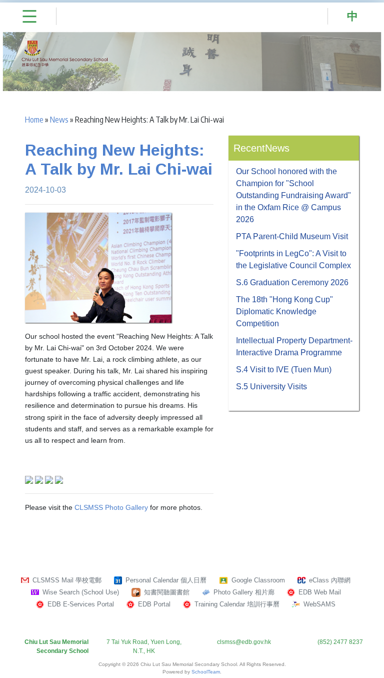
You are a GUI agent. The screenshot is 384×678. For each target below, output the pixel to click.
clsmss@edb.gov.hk (244, 641)
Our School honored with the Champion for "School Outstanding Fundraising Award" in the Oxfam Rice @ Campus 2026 (293, 195)
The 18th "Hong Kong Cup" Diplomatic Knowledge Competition (284, 311)
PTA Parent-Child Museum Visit (292, 236)
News (59, 120)
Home (34, 120)
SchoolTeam (206, 671)
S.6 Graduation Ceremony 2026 (292, 282)
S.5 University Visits (271, 386)
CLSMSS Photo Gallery (111, 507)
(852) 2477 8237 (340, 641)
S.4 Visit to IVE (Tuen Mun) (284, 369)
